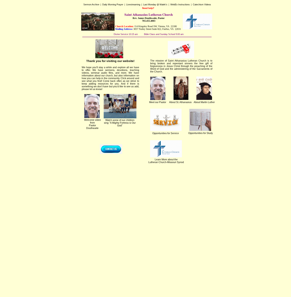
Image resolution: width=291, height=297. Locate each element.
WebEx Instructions (180, 4)
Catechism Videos (202, 4)
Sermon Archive (91, 4)
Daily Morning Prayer (112, 4)
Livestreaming (133, 4)
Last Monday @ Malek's (155, 4)
